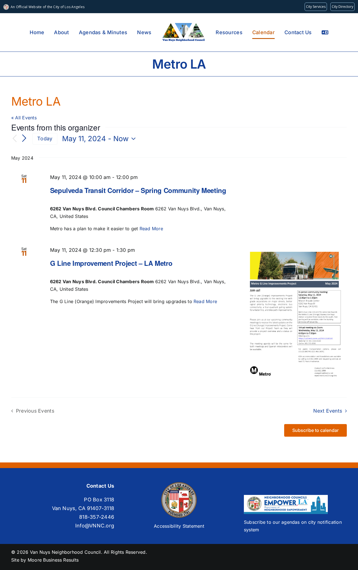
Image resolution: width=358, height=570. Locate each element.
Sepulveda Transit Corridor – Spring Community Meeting (138, 190)
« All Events (24, 117)
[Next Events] (24, 138)
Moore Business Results (53, 560)
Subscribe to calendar (315, 430)
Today (44, 138)
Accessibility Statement (179, 526)
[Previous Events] (14, 138)
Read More (151, 228)
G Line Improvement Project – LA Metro (111, 263)
